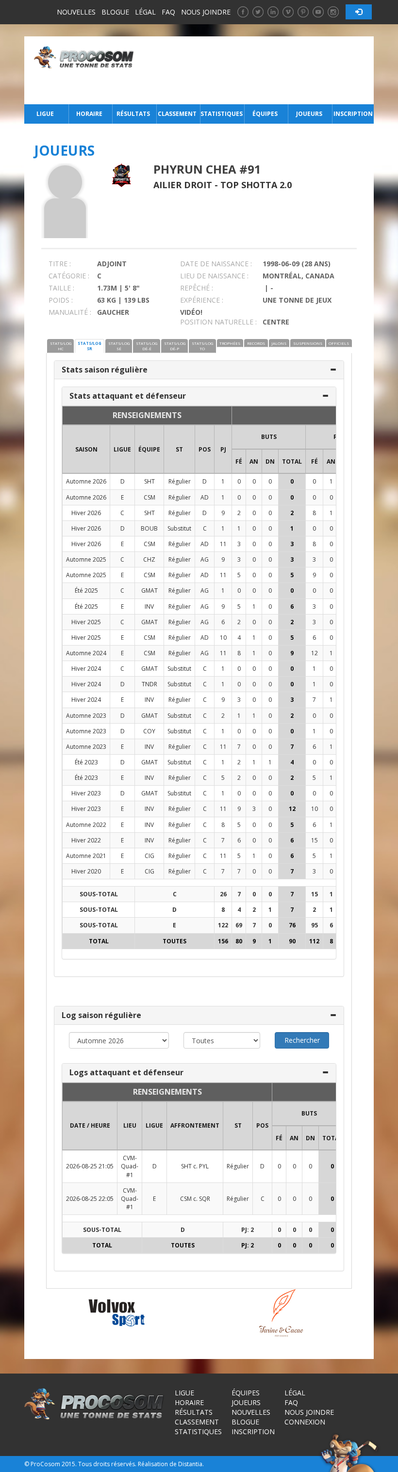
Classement (177, 114)
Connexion (304, 1421)
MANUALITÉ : (70, 312)
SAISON (86, 449)
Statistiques (221, 114)
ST (179, 449)
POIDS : (61, 300)
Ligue (45, 114)
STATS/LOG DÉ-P (174, 345)
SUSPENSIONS (307, 343)
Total (292, 461)
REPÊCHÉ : (196, 287)
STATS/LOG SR (89, 345)
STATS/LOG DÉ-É (146, 345)
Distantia (190, 1464)
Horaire (89, 114)
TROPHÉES (229, 343)
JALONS (278, 343)
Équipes (265, 114)
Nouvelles (76, 11)
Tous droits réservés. (107, 1464)
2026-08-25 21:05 (90, 1166)
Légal (145, 11)
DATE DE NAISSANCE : (216, 263)
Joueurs (309, 114)
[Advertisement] (256, 70)
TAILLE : (61, 287)
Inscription (353, 114)
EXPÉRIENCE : (201, 300)
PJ (223, 449)
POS (205, 449)
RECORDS (256, 343)
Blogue (115, 11)
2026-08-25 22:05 (90, 1199)
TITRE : (60, 263)
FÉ (238, 461)
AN (253, 461)
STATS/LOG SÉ (119, 345)
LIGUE (122, 449)
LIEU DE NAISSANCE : (214, 275)
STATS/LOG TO (202, 345)
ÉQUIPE (149, 449)
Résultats (133, 114)
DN (270, 461)
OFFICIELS (339, 343)
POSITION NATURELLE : (218, 321)
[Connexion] (359, 11)
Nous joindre (206, 11)
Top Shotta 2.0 (256, 185)
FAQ (168, 11)
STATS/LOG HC (60, 345)
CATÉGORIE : (69, 275)
